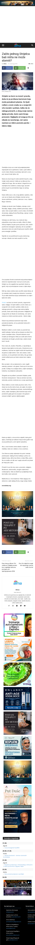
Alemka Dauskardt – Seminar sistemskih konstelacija (15, 856)
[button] (3, 45)
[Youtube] (25, 606)
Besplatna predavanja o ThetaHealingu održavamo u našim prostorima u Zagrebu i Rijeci (18, 865)
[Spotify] (17, 606)
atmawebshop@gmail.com (13, 921)
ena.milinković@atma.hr (13, 935)
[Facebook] (9, 606)
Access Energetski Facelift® (11, 848)
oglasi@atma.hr (16, 917)
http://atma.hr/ (17, 592)
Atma (5, 63)
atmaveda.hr (31, 923)
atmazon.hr (31, 919)
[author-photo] (17, 587)
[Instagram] (13, 606)
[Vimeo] (21, 606)
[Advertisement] (17, 24)
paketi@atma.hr (13, 940)
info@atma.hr (10, 912)
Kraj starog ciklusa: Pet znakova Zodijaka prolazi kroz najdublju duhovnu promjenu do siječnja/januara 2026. (9, 567)
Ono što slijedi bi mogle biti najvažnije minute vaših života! (26, 565)
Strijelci (4, 302)
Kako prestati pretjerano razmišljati (14, 874)
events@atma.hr (10, 928)
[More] (28, 68)
